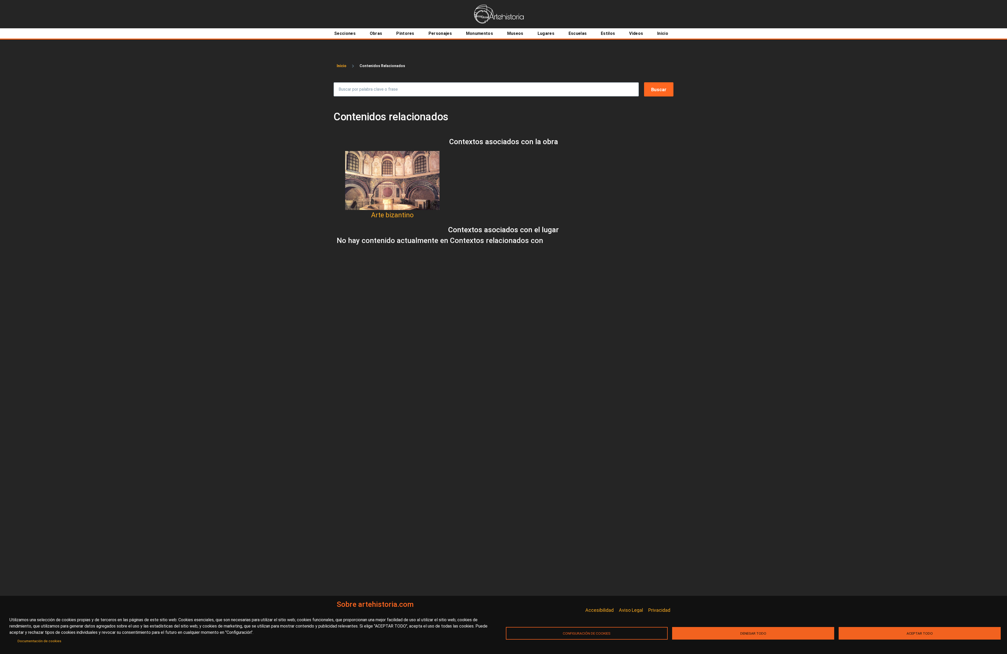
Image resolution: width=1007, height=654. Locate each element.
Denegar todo (753, 633)
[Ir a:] (392, 180)
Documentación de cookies (39, 641)
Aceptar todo (920, 633)
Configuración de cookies (586, 633)
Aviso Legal (631, 610)
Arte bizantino (392, 215)
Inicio (341, 66)
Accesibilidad (599, 610)
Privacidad (659, 610)
